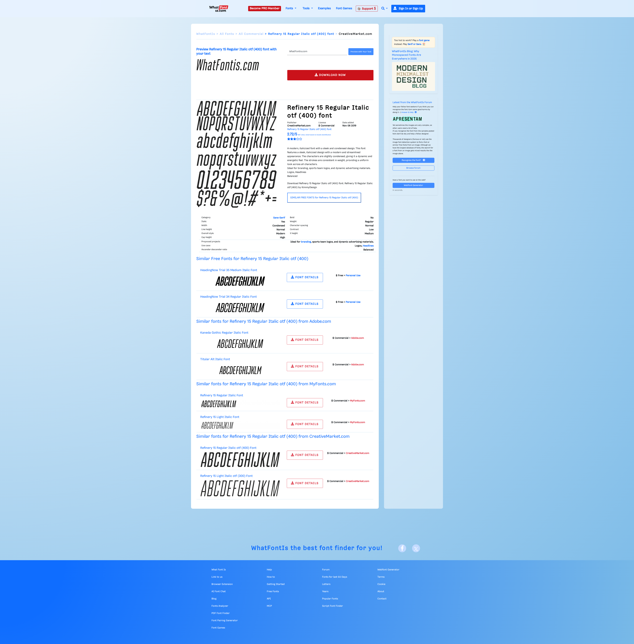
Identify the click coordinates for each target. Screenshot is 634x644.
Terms (381, 577)
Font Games (344, 8)
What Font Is (218, 569)
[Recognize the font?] (414, 118)
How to (271, 577)
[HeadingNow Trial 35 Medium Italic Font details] (240, 281)
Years (325, 591)
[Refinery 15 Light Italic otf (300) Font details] (240, 488)
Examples (324, 8)
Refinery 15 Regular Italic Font (221, 395)
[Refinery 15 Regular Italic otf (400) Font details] (240, 459)
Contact (382, 598)
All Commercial (251, 34)
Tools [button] (306, 8)
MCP (269, 606)
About (380, 591)
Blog (213, 598)
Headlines (368, 246)
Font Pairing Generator (224, 620)
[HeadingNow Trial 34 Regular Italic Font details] (240, 307)
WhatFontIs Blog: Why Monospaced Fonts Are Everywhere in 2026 (406, 55)
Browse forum (413, 168)
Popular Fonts (330, 598)
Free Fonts (273, 591)
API (269, 598)
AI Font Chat (218, 591)
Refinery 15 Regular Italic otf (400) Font (228, 447)
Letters (326, 584)
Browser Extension (222, 584)
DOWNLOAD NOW (332, 75)
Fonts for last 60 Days (334, 577)
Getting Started (276, 584)
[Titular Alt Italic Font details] (240, 370)
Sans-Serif (279, 217)
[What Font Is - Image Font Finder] (219, 8)
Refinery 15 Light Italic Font (219, 417)
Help (269, 569)
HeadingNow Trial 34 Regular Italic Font (228, 296)
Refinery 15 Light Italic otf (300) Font (226, 476)
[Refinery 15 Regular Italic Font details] (240, 403)
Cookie (381, 584)
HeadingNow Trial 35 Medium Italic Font (228, 270)
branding (306, 242)
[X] (416, 548)
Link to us (216, 577)
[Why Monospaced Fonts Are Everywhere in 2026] (413, 76)
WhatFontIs (205, 34)
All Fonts (227, 34)
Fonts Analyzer (219, 606)
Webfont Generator (413, 185)
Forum (326, 569)
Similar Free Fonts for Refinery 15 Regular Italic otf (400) (252, 259)
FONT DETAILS (306, 277)
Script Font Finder (332, 606)
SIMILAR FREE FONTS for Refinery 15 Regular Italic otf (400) (324, 197)
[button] (384, 9)
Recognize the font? (412, 160)
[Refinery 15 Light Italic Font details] (240, 425)
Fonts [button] (290, 8)
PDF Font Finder (220, 613)
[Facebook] (402, 548)
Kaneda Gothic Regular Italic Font (224, 332)
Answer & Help (407, 112)
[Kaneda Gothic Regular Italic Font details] (240, 343)
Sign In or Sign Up (410, 8)
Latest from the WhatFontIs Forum (412, 102)
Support (368, 8)
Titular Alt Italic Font (215, 359)
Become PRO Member (265, 8)
